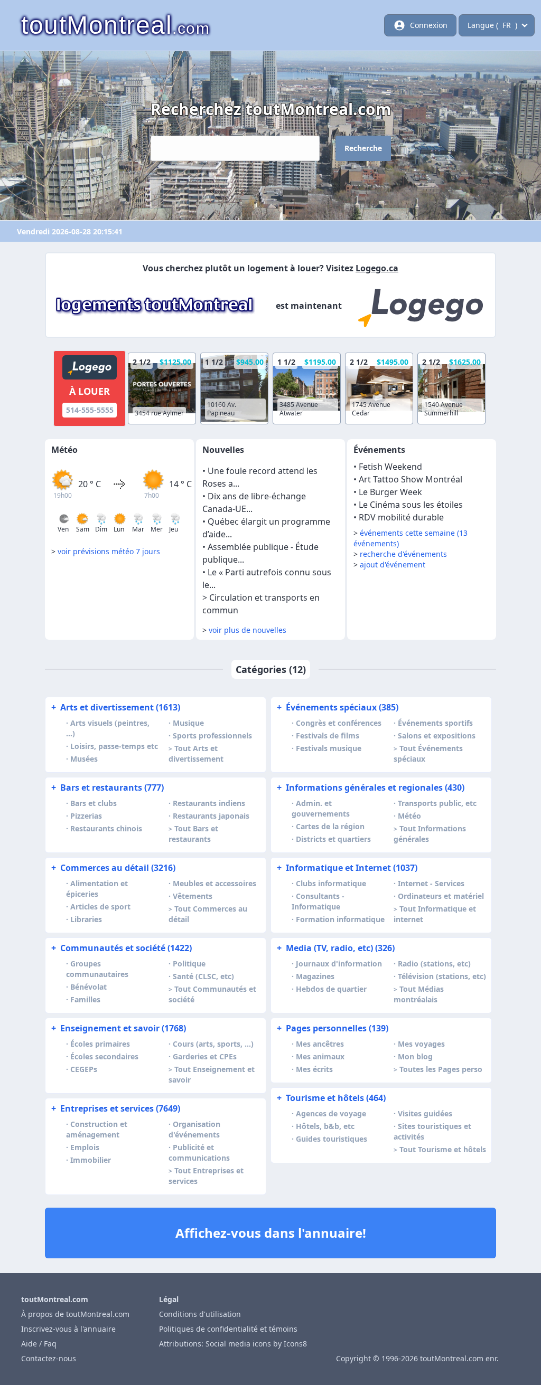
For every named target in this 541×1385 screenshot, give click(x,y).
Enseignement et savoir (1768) (118, 1028)
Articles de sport (100, 907)
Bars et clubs (93, 803)
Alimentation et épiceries (97, 888)
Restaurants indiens (209, 803)
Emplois (84, 1147)
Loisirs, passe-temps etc (114, 746)
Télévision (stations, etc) (442, 976)
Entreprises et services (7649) (115, 1108)
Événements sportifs (435, 723)
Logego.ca (377, 268)
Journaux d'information (339, 964)
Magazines (315, 976)
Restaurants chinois (106, 828)
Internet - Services (431, 883)
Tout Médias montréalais (419, 994)
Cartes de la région (330, 826)
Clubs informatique (331, 883)
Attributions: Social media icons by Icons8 (233, 1344)
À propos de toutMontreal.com (75, 1314)
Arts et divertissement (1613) (115, 707)
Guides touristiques (331, 1139)
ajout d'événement (392, 564)
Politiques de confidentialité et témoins (228, 1329)
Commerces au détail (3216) (113, 868)
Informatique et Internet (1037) (347, 868)
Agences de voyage (331, 1113)
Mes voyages (421, 1044)
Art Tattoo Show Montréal (410, 479)
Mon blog (415, 1056)
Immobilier (90, 1160)
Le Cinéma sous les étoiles (411, 504)
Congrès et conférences (338, 723)
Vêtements (192, 896)
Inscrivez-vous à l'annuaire (68, 1329)
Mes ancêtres (320, 1044)
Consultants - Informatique (318, 901)
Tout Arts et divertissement (196, 753)
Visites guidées (425, 1113)
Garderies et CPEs (205, 1056)
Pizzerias (86, 816)
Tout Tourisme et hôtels (442, 1149)
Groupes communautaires (97, 969)
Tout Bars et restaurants (193, 833)
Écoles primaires (100, 1044)
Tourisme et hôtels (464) (331, 1098)
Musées (84, 759)
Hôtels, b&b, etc (325, 1126)
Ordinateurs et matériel (441, 896)
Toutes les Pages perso (440, 1069)
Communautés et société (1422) (121, 948)
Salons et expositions (436, 736)
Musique (188, 723)
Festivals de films (327, 736)
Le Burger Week (390, 492)
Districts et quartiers (333, 839)
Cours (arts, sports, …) (213, 1044)
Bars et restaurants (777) (107, 787)
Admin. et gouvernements (321, 808)
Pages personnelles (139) (332, 1028)
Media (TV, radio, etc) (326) (336, 948)
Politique (189, 964)
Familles (85, 999)
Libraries (86, 919)
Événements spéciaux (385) (337, 707)
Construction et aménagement (96, 1129)
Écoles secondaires (104, 1056)
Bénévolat (88, 987)
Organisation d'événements (194, 1129)
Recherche (363, 148)
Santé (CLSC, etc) (203, 976)
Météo (409, 816)
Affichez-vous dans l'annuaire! (270, 1232)
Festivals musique (328, 748)
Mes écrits (314, 1069)
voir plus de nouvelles (247, 630)
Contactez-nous (48, 1358)
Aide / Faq (39, 1344)
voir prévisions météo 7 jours (109, 551)
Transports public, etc (437, 803)
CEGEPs (83, 1069)
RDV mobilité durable (401, 517)
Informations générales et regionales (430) (370, 787)
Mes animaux (320, 1056)
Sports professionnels (212, 736)
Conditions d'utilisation (200, 1314)
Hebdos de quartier (331, 989)
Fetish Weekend (390, 466)
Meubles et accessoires (214, 883)
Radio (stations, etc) (434, 964)
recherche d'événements (403, 554)
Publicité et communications (199, 1152)
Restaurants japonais (211, 816)
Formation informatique (340, 919)
